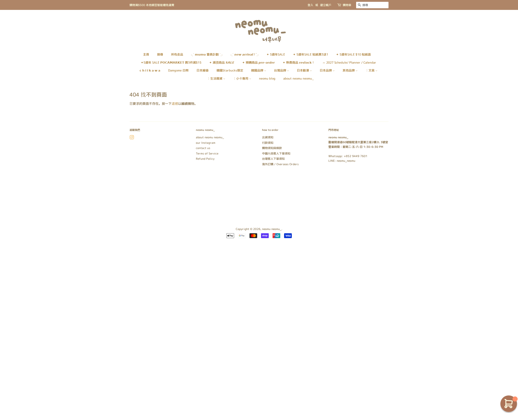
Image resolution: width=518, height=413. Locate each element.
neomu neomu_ (271, 229)
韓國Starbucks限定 (230, 70)
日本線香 (202, 70)
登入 (310, 5)
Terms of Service (207, 153)
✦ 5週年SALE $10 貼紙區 (353, 54)
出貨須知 (267, 137)
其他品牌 (349, 70)
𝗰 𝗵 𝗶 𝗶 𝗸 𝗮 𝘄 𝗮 (150, 70)
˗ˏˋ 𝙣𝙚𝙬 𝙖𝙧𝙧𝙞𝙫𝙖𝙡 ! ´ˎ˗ (244, 54)
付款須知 (267, 143)
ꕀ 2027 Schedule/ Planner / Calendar (349, 62)
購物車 (347, 5)
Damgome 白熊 (178, 70)
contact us (203, 148)
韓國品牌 (257, 70)
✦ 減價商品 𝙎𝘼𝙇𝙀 (221, 62)
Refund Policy (205, 159)
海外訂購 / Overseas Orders (280, 164)
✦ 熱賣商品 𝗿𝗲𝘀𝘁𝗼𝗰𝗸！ (299, 62)
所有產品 (177, 54)
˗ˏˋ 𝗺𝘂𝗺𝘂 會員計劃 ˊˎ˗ (207, 54)
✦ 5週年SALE (275, 54)
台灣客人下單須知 (273, 159)
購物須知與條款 (272, 148)
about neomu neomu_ (298, 78)
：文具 (370, 70)
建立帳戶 (325, 5)
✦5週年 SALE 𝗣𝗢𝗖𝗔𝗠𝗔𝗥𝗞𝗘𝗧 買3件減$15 (171, 62)
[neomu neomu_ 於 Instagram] (132, 138)
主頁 (146, 54)
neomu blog (267, 78)
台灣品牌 (280, 70)
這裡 (175, 103)
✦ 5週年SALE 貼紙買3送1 (310, 54)
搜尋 (160, 54)
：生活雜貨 (215, 78)
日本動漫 (303, 70)
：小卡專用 (241, 78)
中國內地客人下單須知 (276, 153)
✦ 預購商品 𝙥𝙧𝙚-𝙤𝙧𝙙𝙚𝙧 (258, 62)
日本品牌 (326, 70)
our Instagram (205, 143)
